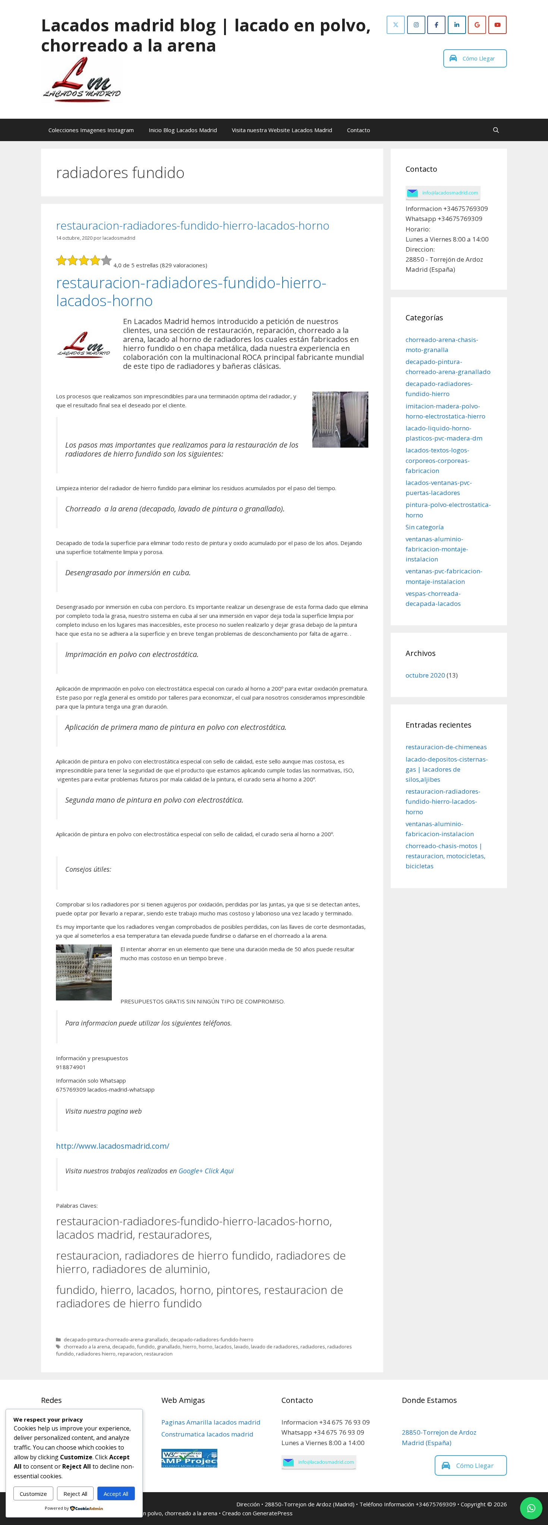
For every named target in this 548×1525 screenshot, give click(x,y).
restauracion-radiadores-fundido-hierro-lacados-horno (193, 225)
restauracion (158, 1353)
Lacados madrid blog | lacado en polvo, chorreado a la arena (206, 34)
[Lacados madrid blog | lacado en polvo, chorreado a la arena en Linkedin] (457, 25)
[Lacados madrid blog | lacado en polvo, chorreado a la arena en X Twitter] (396, 25)
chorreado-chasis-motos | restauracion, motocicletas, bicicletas (445, 855)
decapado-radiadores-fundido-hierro (211, 1339)
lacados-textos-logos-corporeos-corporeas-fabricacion (438, 460)
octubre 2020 (425, 675)
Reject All (75, 1493)
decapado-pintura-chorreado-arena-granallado (116, 1339)
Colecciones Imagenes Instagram (91, 130)
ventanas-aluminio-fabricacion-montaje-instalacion (437, 549)
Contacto (358, 130)
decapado (123, 1346)
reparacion (130, 1353)
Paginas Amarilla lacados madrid (211, 1422)
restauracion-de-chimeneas (446, 747)
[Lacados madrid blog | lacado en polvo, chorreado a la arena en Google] (477, 25)
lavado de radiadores (274, 1346)
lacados (223, 1346)
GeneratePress (273, 1513)
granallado (168, 1346)
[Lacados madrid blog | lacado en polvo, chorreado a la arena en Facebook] (436, 25)
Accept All (116, 1493)
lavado (241, 1346)
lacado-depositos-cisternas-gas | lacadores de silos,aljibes (447, 769)
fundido (146, 1346)
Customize (33, 1493)
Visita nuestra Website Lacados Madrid (282, 130)
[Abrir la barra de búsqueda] (496, 130)
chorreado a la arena (87, 1346)
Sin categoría (425, 527)
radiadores (312, 1346)
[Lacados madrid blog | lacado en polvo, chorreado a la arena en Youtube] (497, 25)
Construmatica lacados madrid (207, 1434)
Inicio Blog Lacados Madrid (183, 130)
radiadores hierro (96, 1353)
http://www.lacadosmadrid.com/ (112, 1146)
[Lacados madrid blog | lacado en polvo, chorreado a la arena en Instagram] (416, 25)
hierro (189, 1346)
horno (205, 1346)
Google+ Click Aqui (206, 1170)
